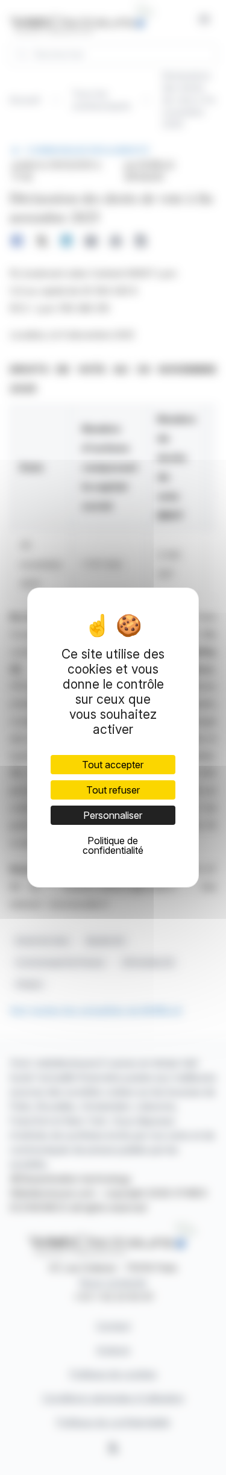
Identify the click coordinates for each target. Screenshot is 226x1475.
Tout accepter (112, 765)
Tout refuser (113, 790)
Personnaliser (112, 815)
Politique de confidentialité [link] (113, 845)
